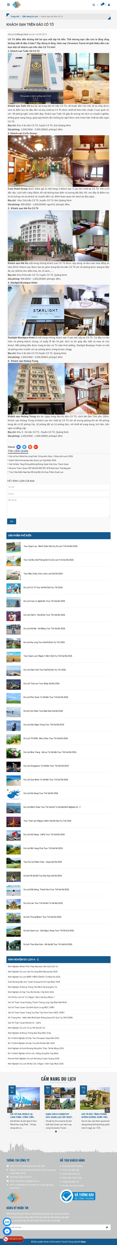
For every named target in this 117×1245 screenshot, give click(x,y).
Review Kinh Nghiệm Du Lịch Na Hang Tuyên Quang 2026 (33, 1058)
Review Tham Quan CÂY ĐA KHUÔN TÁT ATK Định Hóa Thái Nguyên (40, 468)
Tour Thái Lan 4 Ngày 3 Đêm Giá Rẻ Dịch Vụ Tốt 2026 (47, 821)
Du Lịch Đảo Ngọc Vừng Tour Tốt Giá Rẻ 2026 (44, 724)
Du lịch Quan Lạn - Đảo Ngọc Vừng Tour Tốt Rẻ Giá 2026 (49, 930)
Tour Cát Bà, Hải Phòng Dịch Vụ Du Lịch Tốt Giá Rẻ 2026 (49, 560)
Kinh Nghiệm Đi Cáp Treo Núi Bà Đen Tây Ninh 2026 (31, 992)
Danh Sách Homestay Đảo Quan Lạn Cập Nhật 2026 (32, 460)
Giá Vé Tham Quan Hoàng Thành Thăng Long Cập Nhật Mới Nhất (37, 1002)
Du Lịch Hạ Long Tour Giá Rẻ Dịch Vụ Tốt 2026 (44, 642)
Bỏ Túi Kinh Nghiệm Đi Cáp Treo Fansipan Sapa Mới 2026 (33, 1038)
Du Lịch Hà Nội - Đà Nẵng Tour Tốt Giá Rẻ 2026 (44, 628)
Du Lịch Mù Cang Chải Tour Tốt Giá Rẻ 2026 (43, 848)
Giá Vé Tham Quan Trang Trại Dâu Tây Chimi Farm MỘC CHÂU (36, 1012)
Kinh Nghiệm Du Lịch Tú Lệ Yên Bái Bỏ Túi (27, 1028)
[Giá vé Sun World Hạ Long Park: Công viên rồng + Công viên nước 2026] (24, 1098)
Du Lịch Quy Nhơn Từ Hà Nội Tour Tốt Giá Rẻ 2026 (46, 779)
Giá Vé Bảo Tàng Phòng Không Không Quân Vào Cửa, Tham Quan (39, 464)
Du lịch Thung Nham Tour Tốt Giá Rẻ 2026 (42, 917)
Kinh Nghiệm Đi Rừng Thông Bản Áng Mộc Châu (29, 1033)
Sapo (83, 1242)
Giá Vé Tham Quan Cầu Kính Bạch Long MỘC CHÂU (31, 1007)
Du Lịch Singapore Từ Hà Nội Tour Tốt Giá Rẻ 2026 (46, 766)
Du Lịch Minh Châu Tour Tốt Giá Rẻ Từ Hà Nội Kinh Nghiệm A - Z (52, 807)
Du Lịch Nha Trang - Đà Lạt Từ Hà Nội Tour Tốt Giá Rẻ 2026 (50, 752)
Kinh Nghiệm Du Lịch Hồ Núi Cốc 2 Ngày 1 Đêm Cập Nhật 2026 (36, 1064)
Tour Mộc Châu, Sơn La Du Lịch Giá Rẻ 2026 (43, 574)
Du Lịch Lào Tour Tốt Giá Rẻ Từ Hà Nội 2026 (43, 903)
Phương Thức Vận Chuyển (73, 1186)
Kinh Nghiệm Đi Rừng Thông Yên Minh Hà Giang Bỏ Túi (32, 987)
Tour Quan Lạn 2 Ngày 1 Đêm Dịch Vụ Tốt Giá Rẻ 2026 (48, 656)
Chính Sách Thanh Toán (72, 1178)
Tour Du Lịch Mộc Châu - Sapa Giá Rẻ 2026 (43, 862)
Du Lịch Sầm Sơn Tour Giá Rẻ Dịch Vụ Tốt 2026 (45, 670)
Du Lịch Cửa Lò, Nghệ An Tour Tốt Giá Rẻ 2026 (44, 601)
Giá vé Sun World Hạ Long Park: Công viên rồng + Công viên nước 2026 (41, 456)
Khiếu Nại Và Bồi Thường (72, 1166)
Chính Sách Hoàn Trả (71, 1174)
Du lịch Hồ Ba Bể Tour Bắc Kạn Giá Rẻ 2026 (43, 876)
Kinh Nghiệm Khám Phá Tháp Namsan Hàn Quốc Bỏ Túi (33, 966)
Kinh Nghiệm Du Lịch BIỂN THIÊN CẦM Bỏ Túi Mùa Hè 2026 (34, 977)
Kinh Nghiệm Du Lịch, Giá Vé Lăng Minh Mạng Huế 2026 (33, 972)
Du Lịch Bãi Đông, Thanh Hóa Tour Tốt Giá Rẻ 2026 (46, 889)
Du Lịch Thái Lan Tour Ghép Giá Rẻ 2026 (41, 683)
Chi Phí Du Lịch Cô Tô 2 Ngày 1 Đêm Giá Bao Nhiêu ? (31, 997)
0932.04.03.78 (25, 1177)
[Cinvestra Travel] (16, 5)
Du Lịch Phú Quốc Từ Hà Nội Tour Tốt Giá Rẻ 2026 (46, 697)
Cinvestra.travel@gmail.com (27, 1181)
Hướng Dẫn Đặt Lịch (70, 1182)
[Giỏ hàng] (101, 4)
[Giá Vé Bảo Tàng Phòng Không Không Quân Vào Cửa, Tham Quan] (95, 1098)
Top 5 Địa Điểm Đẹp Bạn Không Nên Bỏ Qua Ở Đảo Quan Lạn (36, 472)
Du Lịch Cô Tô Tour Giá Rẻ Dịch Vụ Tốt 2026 (43, 587)
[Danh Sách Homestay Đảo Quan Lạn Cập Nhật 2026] (60, 1098)
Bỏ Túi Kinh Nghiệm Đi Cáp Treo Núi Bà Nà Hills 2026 (31, 1043)
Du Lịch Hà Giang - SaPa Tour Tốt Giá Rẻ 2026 (44, 834)
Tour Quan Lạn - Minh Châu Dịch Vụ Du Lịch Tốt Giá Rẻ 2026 (50, 546)
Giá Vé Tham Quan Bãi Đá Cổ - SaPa (24, 1023)
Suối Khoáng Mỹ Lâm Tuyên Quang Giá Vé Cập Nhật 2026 (34, 982)
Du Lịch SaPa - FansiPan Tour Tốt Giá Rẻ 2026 (44, 615)
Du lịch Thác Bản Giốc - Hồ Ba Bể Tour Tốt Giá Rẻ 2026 (48, 944)
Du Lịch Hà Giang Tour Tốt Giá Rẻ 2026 (41, 793)
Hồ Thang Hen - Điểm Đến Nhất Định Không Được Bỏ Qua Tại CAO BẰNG (40, 1017)
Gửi (11, 521)
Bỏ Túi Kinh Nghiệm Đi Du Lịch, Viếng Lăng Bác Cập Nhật (33, 1053)
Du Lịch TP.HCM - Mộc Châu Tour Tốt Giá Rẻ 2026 (46, 738)
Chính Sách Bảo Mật (70, 1170)
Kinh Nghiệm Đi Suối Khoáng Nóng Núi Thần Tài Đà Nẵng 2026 (36, 1048)
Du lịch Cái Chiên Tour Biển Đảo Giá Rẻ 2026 (43, 711)
